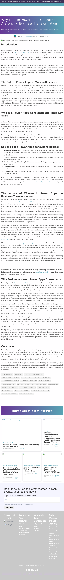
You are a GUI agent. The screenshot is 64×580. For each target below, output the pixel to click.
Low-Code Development (10, 381)
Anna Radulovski (20, 449)
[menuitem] (23, 530)
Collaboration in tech (27, 387)
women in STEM (7, 390)
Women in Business (8, 384)
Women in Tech (7, 374)
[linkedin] (26, 573)
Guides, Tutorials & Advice (10, 442)
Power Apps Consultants (40, 390)
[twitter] (37, 573)
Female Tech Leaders (9, 394)
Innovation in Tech (26, 394)
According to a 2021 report (29, 202)
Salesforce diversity (42, 272)
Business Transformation (34, 374)
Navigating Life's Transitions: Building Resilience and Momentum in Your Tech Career (11, 471)
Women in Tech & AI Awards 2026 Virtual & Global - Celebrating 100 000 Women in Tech (35, 1)
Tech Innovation (45, 381)
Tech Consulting (44, 377)
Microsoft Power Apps (21, 52)
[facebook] (21, 573)
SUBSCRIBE (9, 507)
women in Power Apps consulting (21, 243)
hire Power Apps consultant (42, 182)
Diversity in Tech (23, 384)
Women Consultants (28, 377)
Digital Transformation (10, 377)
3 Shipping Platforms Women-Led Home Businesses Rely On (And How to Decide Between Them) (52, 437)
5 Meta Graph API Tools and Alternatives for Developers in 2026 (52, 470)
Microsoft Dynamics (22, 390)
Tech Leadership (44, 387)
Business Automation (9, 387)
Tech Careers (53, 384)
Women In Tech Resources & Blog (11, 30)
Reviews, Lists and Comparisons (32, 465)
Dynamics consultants (21, 283)
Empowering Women (39, 384)
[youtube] (42, 573)
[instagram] (31, 573)
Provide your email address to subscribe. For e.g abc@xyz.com (18, 504)
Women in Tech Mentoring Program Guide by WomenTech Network (21, 445)
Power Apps (19, 374)
